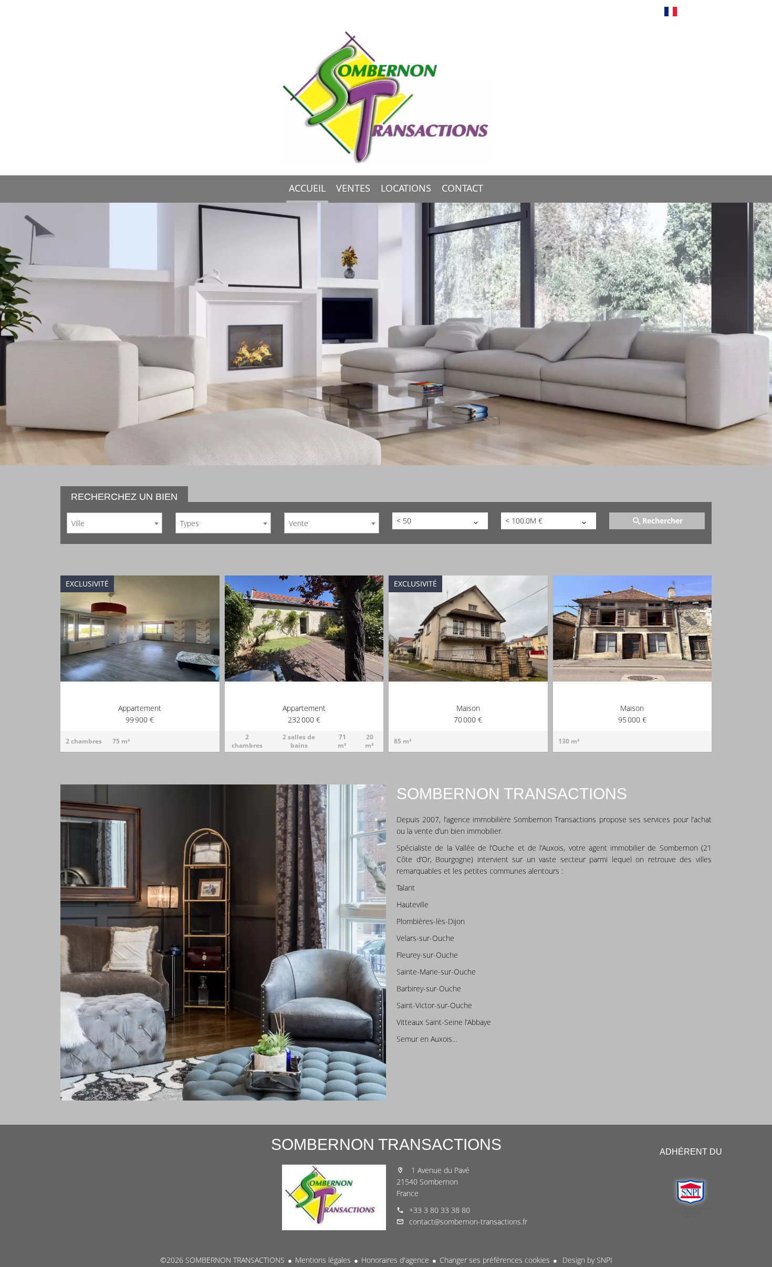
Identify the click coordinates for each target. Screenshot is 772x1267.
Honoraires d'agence (395, 1260)
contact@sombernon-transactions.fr (468, 1222)
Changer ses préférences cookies (495, 1260)
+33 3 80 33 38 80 (439, 1210)
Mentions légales (323, 1260)
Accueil (386, 96)
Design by (586, 1260)
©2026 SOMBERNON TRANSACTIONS (222, 1260)
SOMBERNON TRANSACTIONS (386, 1144)
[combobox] (114, 522)
